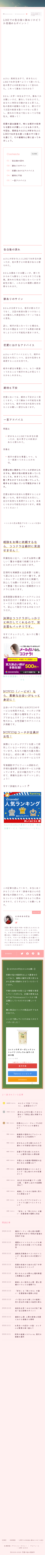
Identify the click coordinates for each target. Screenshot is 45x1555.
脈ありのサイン (19, 165)
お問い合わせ (23, 1548)
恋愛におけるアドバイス (23, 170)
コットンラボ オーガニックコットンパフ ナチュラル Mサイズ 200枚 (21, 1052)
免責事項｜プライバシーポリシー (15, 1546)
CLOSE (34, 153)
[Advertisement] (22, 50)
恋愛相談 (13, 1540)
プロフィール (34, 1546)
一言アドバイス (19, 180)
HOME (4, 1540)
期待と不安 (17, 175)
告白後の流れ (18, 160)
